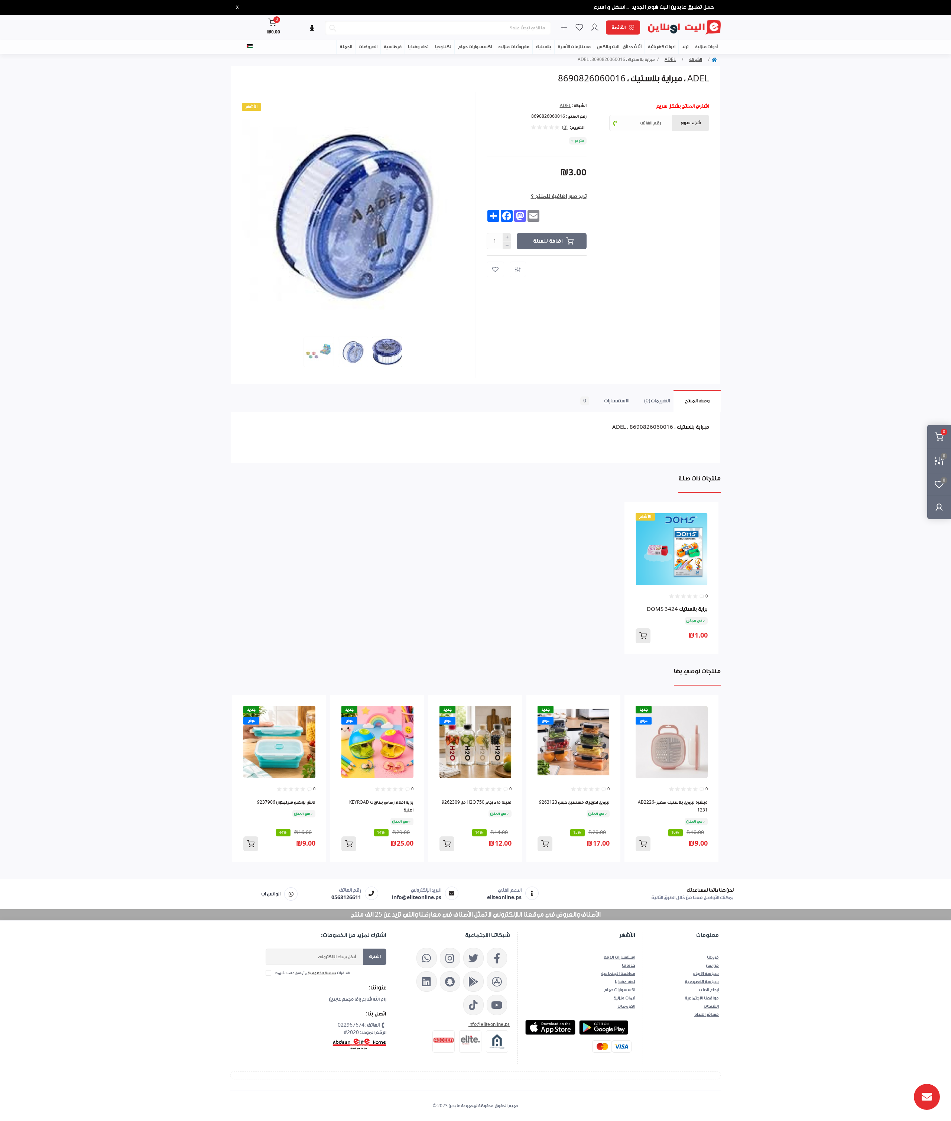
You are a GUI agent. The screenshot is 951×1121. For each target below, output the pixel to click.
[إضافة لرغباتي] (495, 269)
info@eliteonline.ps (489, 1024)
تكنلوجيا (443, 46)
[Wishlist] (707, 513)
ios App (550, 1027)
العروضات (367, 46)
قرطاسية (393, 46)
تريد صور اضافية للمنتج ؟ (559, 197)
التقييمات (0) (657, 401)
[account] (939, 507)
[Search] (333, 28)
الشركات (711, 1006)
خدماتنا (628, 965)
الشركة (695, 59)
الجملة (346, 46)
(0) (565, 127)
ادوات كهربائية (661, 46)
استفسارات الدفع (619, 957)
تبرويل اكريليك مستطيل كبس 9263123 (574, 802)
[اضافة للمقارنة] (518, 269)
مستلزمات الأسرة (574, 46)
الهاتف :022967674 (359, 1025)
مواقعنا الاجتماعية (618, 973)
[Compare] (707, 527)
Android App (604, 1027)
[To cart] (643, 635)
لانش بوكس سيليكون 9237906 (286, 802)
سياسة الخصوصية (322, 973)
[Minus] (507, 246)
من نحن (712, 965)
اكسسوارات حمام (475, 46)
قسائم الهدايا (706, 1014)
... (628, 8)
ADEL (670, 59)
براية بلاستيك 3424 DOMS (677, 609)
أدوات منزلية (706, 46)
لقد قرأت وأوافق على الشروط (312, 973)
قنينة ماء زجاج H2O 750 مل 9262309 (477, 802)
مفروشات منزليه (513, 46)
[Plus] (507, 237)
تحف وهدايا (418, 46)
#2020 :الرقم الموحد (365, 1032)
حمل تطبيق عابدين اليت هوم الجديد (672, 7)
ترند (685, 46)
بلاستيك (543, 46)
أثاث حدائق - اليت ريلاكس (619, 46)
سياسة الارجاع (705, 973)
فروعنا (713, 957)
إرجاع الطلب (709, 990)
